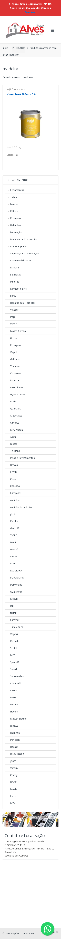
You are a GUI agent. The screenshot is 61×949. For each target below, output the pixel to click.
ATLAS (13, 556)
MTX (12, 803)
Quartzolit (15, 408)
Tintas (13, 197)
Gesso (13, 338)
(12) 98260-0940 (14, 845)
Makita (13, 789)
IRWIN (13, 472)
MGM (13, 697)
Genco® (14, 528)
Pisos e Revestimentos (22, 457)
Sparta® (14, 662)
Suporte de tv (17, 676)
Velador (14, 309)
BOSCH (14, 782)
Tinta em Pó (16, 627)
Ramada (14, 641)
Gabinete (15, 359)
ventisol (14, 704)
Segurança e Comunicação (24, 253)
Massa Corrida (18, 331)
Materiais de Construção (23, 239)
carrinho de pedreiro (21, 507)
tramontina (16, 584)
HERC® (14, 549)
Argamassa (16, 415)
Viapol (13, 352)
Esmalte (14, 267)
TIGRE (13, 535)
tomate (14, 725)
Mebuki (14, 598)
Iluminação (16, 232)
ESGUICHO (16, 570)
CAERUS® (15, 683)
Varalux (14, 768)
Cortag (13, 775)
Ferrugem (15, 345)
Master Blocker (18, 718)
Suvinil (13, 669)
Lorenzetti (15, 380)
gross (13, 760)
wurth (13, 563)
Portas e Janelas (19, 246)
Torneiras (15, 366)
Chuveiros (15, 373)
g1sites (53, 932)
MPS (12, 655)
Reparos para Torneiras (23, 302)
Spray (13, 295)
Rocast (14, 746)
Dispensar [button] (31, 12)
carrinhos (15, 500)
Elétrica (14, 211)
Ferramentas (17, 190)
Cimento (14, 422)
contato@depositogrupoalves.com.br (24, 841)
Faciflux (14, 521)
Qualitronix (16, 591)
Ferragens (15, 218)
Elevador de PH (18, 288)
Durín (13, 401)
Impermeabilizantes (20, 260)
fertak (13, 612)
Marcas (14, 204)
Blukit (13, 542)
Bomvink (15, 732)
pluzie (13, 514)
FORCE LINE (17, 577)
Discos (13, 443)
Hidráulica (15, 225)
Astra (13, 436)
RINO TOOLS (17, 753)
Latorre (14, 796)
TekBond (15, 450)
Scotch (13, 648)
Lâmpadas (16, 493)
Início (5, 48)
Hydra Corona (17, 394)
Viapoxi (14, 634)
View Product (51, 160)
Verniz (23, 89)
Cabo (13, 479)
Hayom (14, 711)
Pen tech (15, 739)
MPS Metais (16, 429)
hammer (14, 619)
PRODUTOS (18, 48)
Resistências (16, 387)
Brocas (14, 465)
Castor (13, 690)
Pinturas (16, 89)
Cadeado (15, 486)
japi (12, 605)
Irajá (9, 89)
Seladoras (15, 274)
